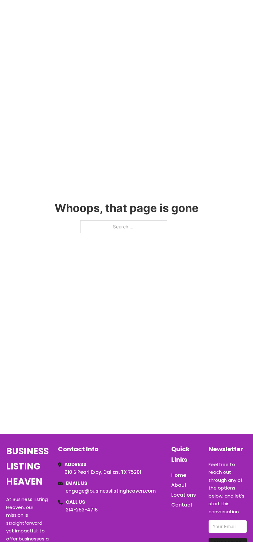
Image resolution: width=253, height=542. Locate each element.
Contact (182, 504)
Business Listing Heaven (46, 21)
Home (175, 21)
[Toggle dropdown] (245, 21)
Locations (203, 21)
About (179, 485)
